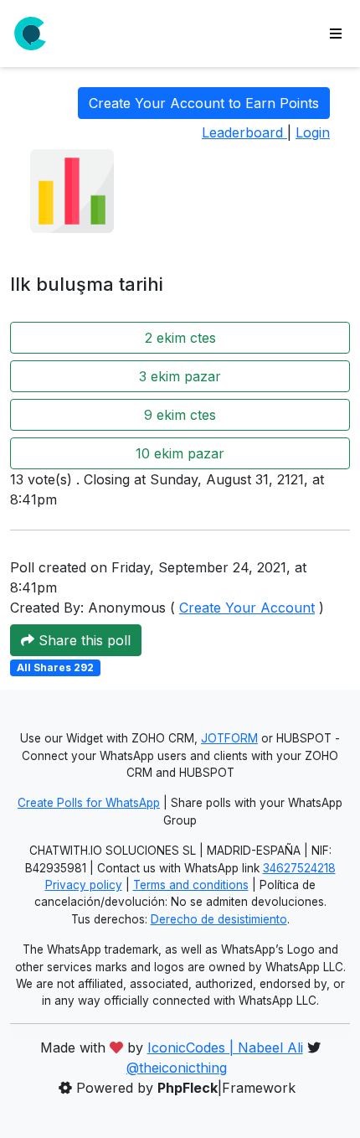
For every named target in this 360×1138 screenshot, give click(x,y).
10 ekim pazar (180, 453)
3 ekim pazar (180, 376)
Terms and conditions (191, 885)
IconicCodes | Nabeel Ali (225, 1047)
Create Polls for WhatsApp (89, 803)
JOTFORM (229, 738)
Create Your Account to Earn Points (204, 103)
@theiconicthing (176, 1067)
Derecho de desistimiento (219, 919)
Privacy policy (83, 885)
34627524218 (299, 868)
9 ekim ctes (180, 414)
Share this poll (82, 640)
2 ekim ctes (180, 337)
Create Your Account (247, 607)
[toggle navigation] (336, 33)
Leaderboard (244, 132)
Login (313, 132)
